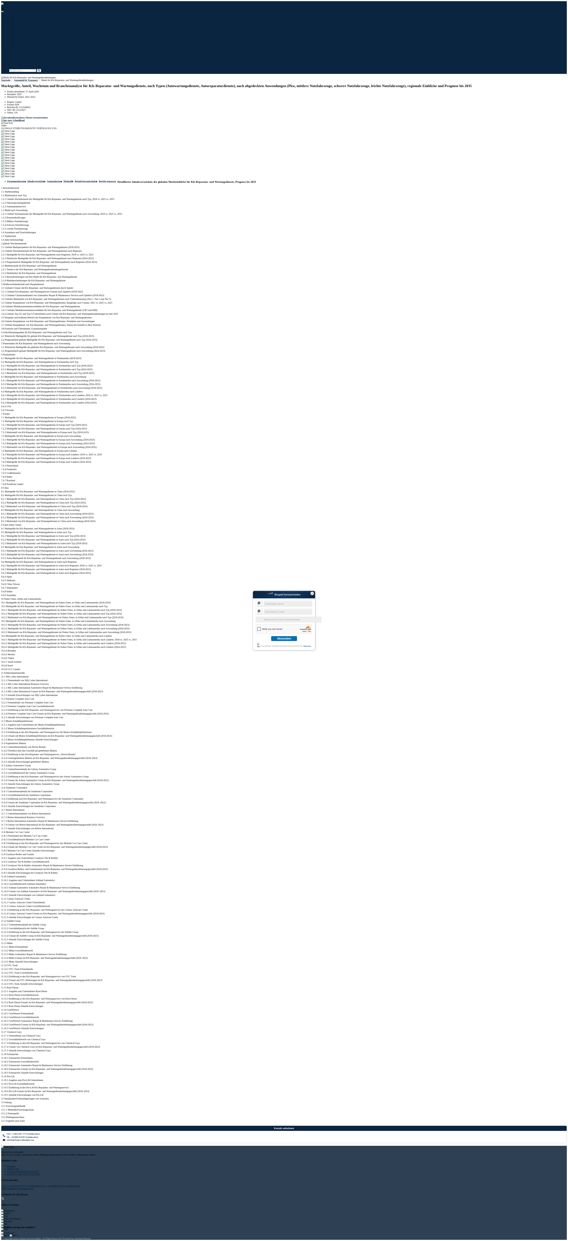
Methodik (68, 181)
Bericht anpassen (107, 181)
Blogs (12, 52)
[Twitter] (2, 1199)
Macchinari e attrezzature (28, 25)
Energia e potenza (24, 33)
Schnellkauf (18, 120)
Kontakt (13, 64)
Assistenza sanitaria (25, 22)
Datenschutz (307, 646)
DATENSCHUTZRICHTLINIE (23, 1174)
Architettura (22, 44)
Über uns (13, 58)
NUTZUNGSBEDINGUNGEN (23, 1171)
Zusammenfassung (16, 181)
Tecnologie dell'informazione (30, 20)
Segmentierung (54, 181)
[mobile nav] (2, 11)
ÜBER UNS (13, 1169)
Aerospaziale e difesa (26, 36)
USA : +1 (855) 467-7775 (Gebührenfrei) (24, 8)
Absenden (284, 638)
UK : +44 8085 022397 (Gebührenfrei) (63, 8)
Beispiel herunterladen (86, 181)
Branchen (14, 17)
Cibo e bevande (23, 30)
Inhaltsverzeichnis (36, 181)
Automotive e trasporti (27, 28)
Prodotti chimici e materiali (29, 41)
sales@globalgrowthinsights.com (20, 1140)
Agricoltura (21, 38)
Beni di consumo (24, 46)
